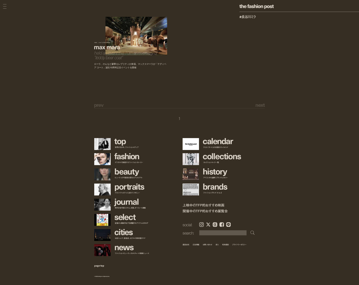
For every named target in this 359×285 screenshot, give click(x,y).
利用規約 (225, 244)
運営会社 (186, 244)
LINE (228, 224)
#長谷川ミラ (247, 16)
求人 (217, 244)
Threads (215, 224)
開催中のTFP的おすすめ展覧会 (205, 210)
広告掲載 (196, 244)
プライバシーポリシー (239, 244)
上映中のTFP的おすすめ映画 (203, 205)
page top (99, 265)
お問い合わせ (207, 244)
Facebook (221, 224)
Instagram (201, 224)
